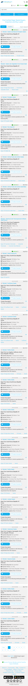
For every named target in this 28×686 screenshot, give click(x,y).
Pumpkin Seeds (20, 55)
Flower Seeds (15, 89)
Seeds (17, 307)
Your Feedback (8, 669)
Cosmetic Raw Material (14, 246)
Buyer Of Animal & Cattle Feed (8, 180)
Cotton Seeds (21, 180)
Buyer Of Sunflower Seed (7, 307)
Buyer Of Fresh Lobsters (7, 523)
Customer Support (20, 672)
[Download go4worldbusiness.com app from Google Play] (19, 677)
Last (14, 650)
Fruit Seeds (19, 87)
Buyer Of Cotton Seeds (6, 463)
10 (8, 650)
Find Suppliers (21, 14)
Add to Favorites (17, 46)
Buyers (3, 26)
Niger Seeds (11, 656)
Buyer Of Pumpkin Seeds (7, 121)
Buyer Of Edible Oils (5, 151)
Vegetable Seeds (5, 89)
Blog (17, 667)
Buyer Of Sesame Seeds (7, 583)
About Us (4, 667)
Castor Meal (21, 210)
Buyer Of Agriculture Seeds (7, 55)
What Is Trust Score (18, 669)
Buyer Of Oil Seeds (5, 403)
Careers (14, 674)
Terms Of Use (9, 671)
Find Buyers (7, 14)
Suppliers (10, 26)
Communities (11, 667)
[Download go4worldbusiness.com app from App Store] (8, 677)
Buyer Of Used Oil (5, 277)
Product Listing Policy (8, 672)
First (3, 647)
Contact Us (22, 667)
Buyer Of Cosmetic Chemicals (8, 244)
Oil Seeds (19, 374)
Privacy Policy (18, 671)
